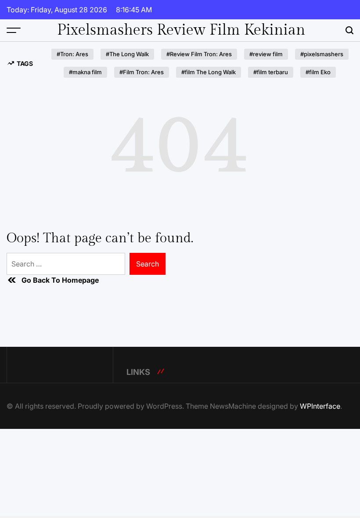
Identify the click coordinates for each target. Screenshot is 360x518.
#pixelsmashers (321, 54)
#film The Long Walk (208, 72)
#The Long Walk (127, 54)
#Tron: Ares (72, 54)
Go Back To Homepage (60, 280)
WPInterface (320, 406)
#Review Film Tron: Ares (199, 54)
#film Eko (318, 72)
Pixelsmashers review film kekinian (181, 30)
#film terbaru (270, 72)
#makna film (85, 72)
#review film (266, 54)
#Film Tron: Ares (141, 72)
